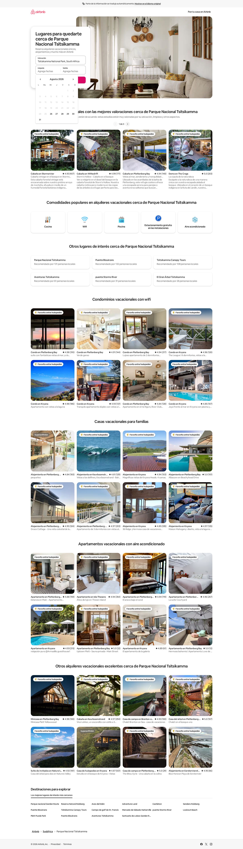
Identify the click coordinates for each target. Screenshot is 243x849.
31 (40, 119)
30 (73, 114)
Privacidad (55, 844)
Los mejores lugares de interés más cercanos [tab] (51, 795)
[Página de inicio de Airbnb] (38, 11)
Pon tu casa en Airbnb (199, 11)
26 (51, 114)
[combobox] (60, 61)
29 (68, 114)
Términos (67, 844)
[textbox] (48, 71)
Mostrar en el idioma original (148, 3)
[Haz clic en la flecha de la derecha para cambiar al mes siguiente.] (73, 79)
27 (56, 114)
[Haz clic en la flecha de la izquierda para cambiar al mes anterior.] (40, 79)
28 (62, 114)
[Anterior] (115, 124)
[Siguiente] (127, 124)
